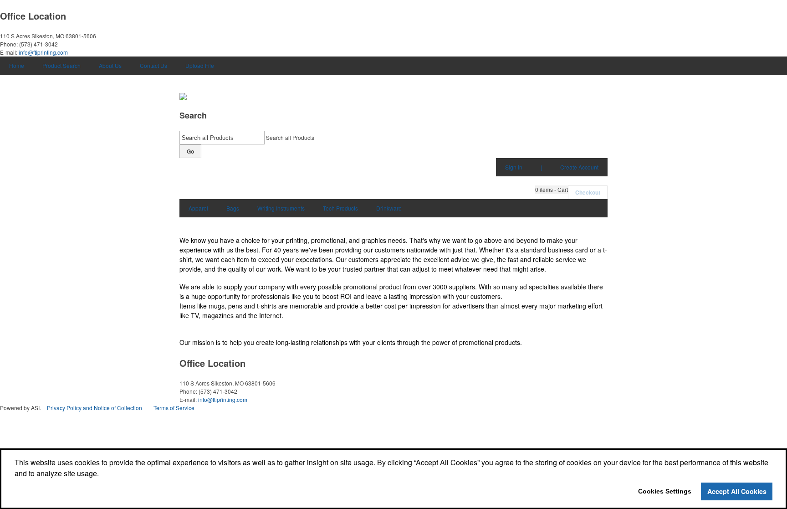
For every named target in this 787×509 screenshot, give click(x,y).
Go (190, 151)
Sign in (513, 167)
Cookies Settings (664, 491)
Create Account (579, 167)
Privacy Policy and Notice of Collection (94, 407)
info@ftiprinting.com (43, 52)
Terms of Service (173, 407)
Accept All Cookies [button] (737, 491)
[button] (551, 189)
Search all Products (290, 137)
